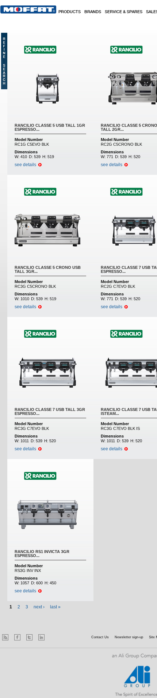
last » (55, 606)
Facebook (17, 637)
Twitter (29, 637)
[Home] (28, 9)
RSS (5, 637)
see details (25, 164)
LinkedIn (41, 637)
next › (39, 606)
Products (69, 12)
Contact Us (100, 637)
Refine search (4, 61)
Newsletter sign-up (129, 637)
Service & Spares (123, 12)
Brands (92, 12)
